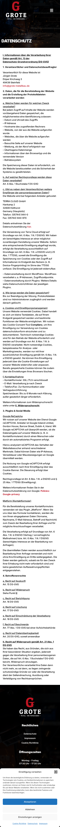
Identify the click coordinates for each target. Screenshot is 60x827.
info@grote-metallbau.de (16, 85)
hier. (29, 226)
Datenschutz (33, 823)
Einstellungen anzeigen (30, 817)
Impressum (43, 823)
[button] (55, 772)
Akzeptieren (30, 801)
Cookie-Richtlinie (19, 823)
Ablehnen (30, 809)
